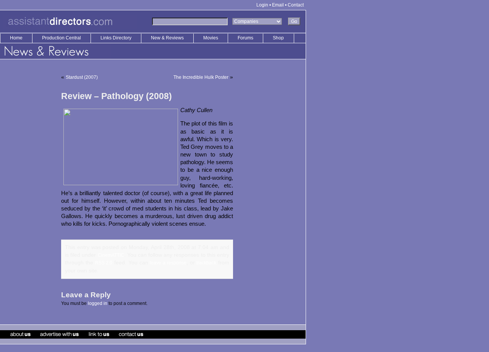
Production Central (62, 38)
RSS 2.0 (104, 263)
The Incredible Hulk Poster (200, 77)
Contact (296, 5)
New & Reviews (168, 38)
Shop (278, 38)
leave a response (168, 263)
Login (262, 5)
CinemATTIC (111, 255)
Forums (245, 38)
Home (16, 38)
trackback (206, 263)
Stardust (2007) (82, 77)
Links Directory (116, 38)
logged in (97, 303)
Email (278, 5)
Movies (210, 38)
